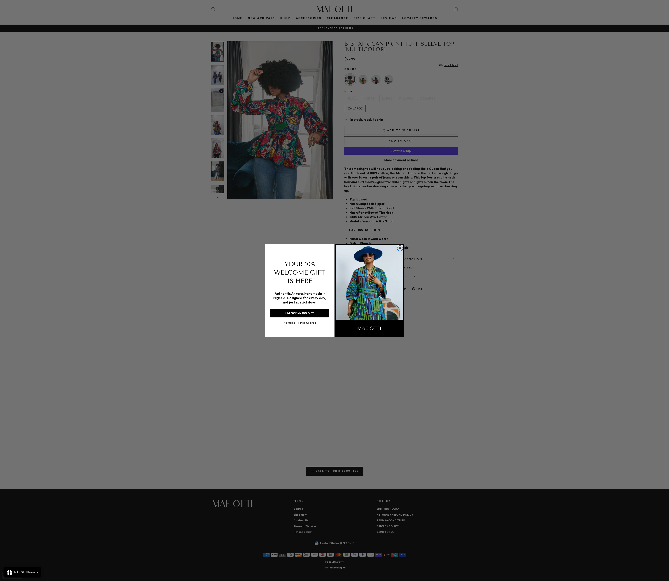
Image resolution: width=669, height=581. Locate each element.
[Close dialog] (400, 248)
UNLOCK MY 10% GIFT (299, 313)
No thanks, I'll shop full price (299, 322)
